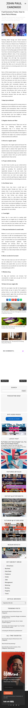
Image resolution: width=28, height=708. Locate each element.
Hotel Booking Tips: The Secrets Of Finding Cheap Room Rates (13, 342)
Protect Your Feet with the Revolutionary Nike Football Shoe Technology (13, 327)
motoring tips (10, 18)
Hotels (7, 577)
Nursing (7, 588)
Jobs (6, 579)
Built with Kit (9, 701)
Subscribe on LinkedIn (14, 418)
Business (7, 568)
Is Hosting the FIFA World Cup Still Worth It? (12, 630)
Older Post (23, 381)
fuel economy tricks (20, 17)
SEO (12, 20)
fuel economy (12, 17)
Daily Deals (8, 571)
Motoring (4, 18)
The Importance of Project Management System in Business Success (14, 312)
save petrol (8, 20)
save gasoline (17, 18)
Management (9, 582)
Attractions (9, 566)
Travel (6, 593)
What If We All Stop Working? (8, 643)
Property (7, 591)
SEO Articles (17, 20)
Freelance (8, 574)
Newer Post (5, 381)
